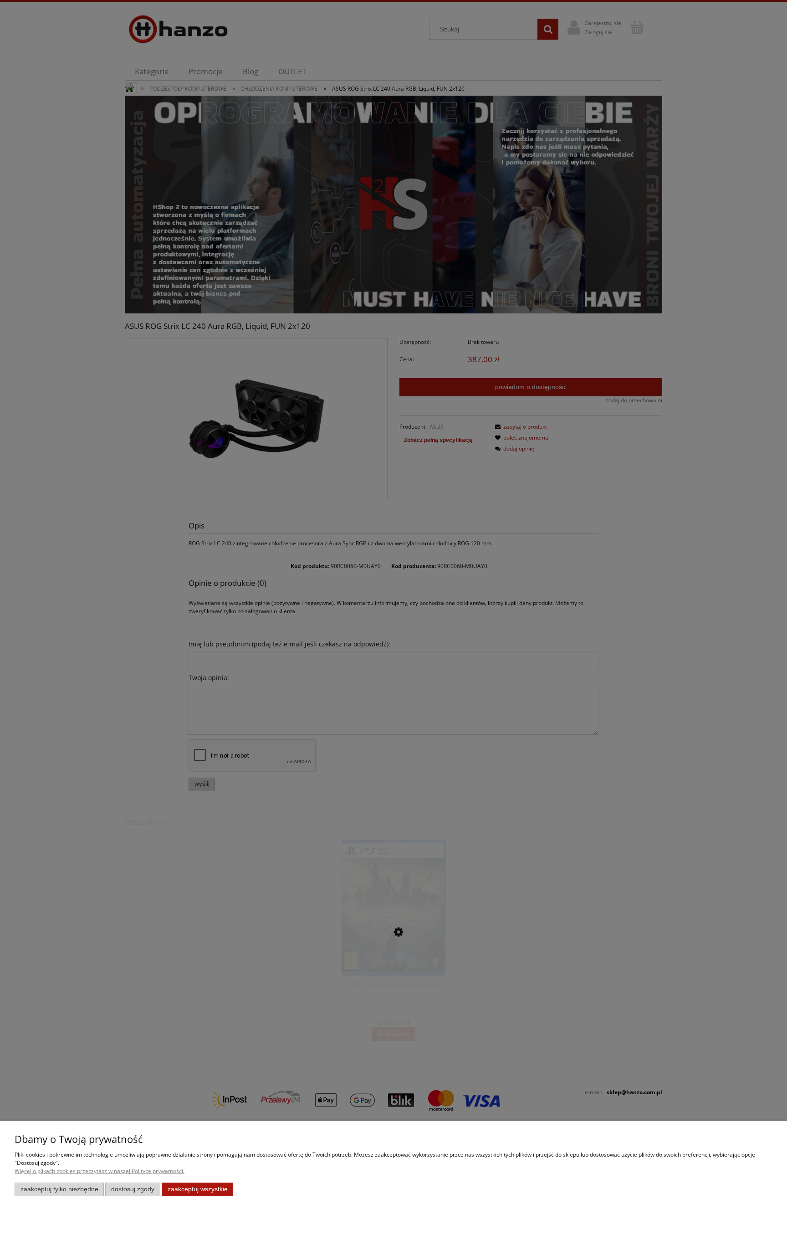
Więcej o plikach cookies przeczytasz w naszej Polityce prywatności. (99, 1171)
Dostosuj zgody (132, 1189)
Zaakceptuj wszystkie (198, 1189)
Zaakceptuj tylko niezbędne (59, 1189)
